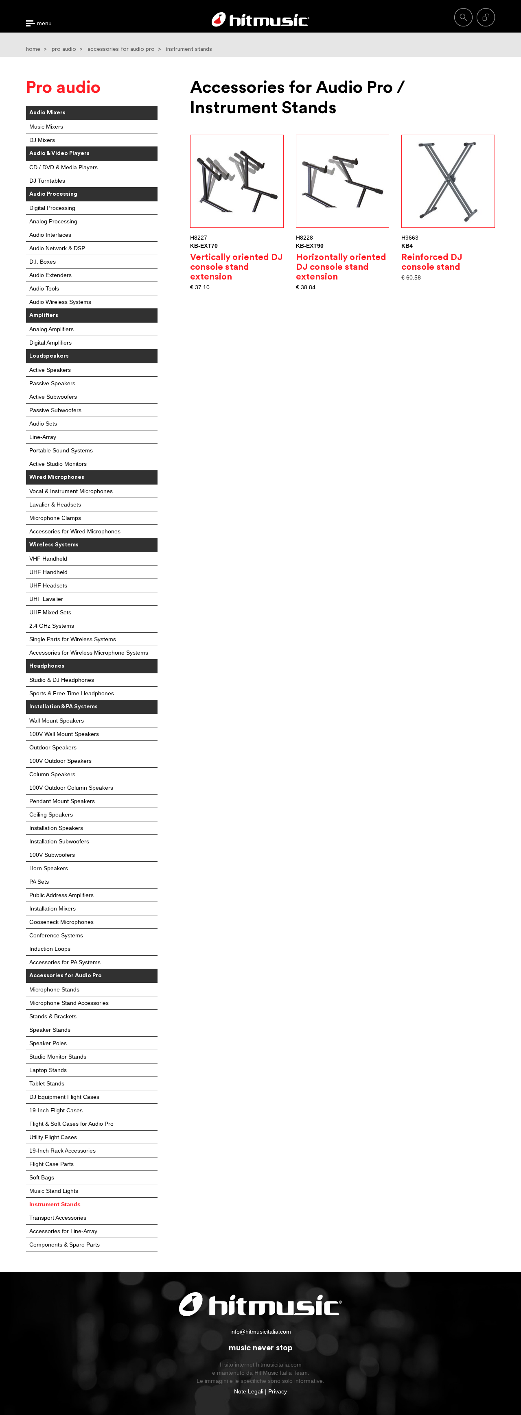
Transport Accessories (57, 1217)
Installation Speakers (56, 828)
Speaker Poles (48, 1043)
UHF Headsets (48, 585)
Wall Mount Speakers (56, 720)
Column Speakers (52, 774)
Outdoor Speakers (53, 747)
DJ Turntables (47, 180)
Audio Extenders (50, 275)
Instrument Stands (55, 1204)
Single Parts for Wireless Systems (72, 639)
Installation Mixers (52, 908)
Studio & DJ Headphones (61, 680)
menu (44, 23)
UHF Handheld (48, 572)
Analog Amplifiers (51, 329)
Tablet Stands (46, 1083)
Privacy (277, 1391)
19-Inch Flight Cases (56, 1110)
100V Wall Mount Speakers (64, 734)
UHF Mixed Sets (50, 612)
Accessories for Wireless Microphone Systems (88, 652)
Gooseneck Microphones (61, 922)
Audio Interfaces (50, 234)
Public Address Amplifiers (61, 895)
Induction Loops (49, 949)
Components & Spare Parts (64, 1244)
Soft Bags (41, 1177)
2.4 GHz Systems (51, 625)
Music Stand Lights (53, 1191)
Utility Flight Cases (53, 1137)
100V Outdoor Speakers (60, 761)
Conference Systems (56, 935)
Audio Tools (44, 288)
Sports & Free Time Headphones (71, 693)
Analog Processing (53, 221)
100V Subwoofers (52, 855)
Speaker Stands (49, 1029)
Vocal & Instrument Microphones (71, 491)
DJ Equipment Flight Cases (64, 1097)
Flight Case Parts (51, 1164)
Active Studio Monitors (58, 464)
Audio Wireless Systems (60, 302)
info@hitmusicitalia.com (260, 1331)
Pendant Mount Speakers (62, 801)
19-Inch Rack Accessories (62, 1150)
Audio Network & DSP (57, 248)
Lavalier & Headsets (55, 504)
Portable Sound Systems (61, 450)
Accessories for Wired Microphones (74, 531)
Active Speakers (50, 370)
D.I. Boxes (42, 261)
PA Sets (39, 881)
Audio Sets (43, 423)
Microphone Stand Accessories (69, 1003)
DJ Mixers (42, 140)
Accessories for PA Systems (65, 962)
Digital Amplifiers (50, 342)
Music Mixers (46, 126)
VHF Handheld (48, 558)
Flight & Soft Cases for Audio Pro (71, 1123)
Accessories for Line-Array (63, 1231)
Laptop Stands (48, 1070)
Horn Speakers (48, 868)
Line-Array (42, 437)
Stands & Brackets (53, 1016)
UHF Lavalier (46, 599)
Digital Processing (52, 208)
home (33, 49)
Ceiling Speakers (51, 814)
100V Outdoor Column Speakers (71, 787)
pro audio (64, 49)
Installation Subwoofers (59, 841)
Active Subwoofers (53, 396)
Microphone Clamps (55, 518)
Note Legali (248, 1391)
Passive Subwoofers (55, 410)
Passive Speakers (52, 383)
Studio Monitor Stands (57, 1056)
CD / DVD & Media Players (63, 167)
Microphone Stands (54, 989)
